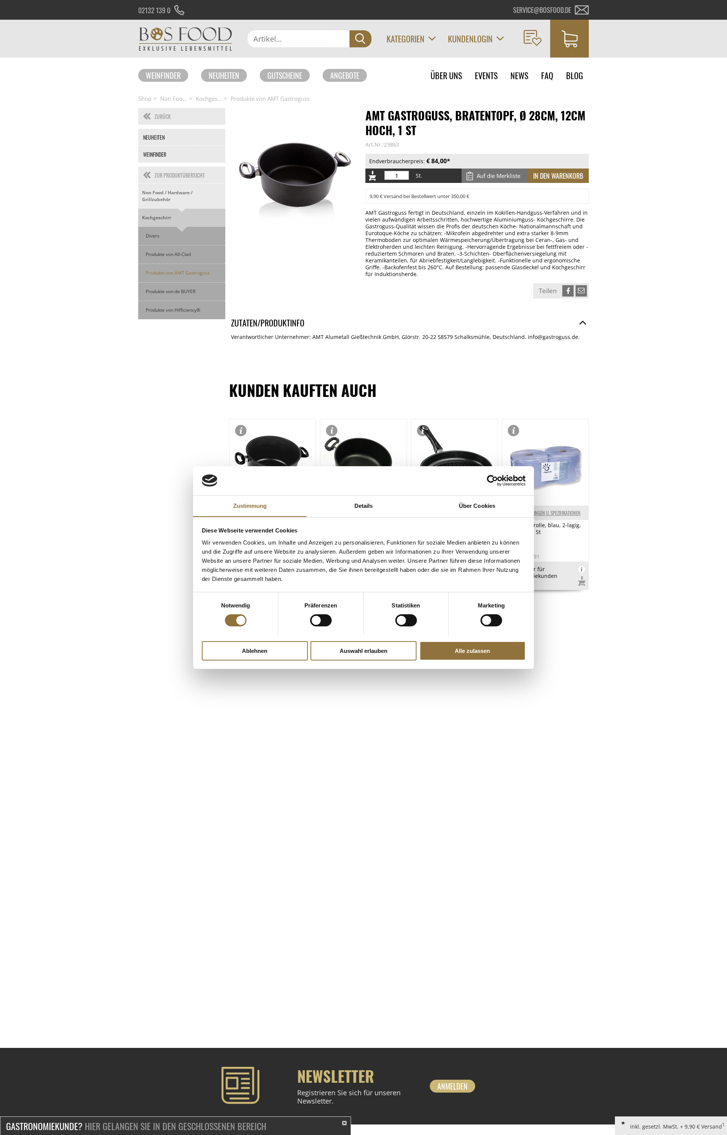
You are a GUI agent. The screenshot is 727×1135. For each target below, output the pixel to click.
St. (419, 175)
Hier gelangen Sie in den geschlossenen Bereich (136, 1126)
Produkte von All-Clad (168, 254)
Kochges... (209, 98)
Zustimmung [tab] (250, 505)
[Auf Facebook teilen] (568, 291)
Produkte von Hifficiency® (173, 310)
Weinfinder (163, 75)
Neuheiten (224, 75)
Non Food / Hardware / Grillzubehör (167, 196)
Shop (144, 98)
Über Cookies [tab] (477, 505)
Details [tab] (363, 505)
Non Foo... (173, 98)
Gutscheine (284, 75)
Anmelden (452, 1086)
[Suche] (360, 38)
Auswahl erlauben (363, 650)
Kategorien (405, 39)
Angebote (344, 75)
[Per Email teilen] (581, 291)
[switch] (321, 620)
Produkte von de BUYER (170, 291)
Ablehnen (254, 650)
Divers (152, 236)
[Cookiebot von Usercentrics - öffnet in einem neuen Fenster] (492, 480)
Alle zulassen (472, 650)
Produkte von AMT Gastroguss (270, 98)
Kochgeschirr (156, 217)
